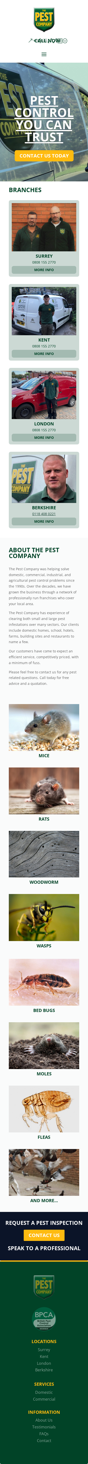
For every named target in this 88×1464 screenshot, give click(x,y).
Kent (44, 340)
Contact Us (44, 1235)
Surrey (44, 256)
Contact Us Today (44, 155)
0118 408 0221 (44, 513)
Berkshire (44, 508)
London (44, 424)
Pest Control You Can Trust (44, 118)
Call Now (47, 40)
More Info (44, 269)
